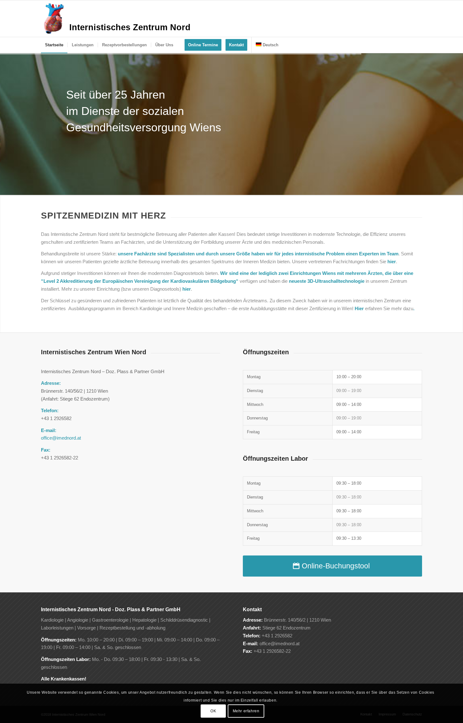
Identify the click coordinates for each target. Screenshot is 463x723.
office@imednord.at (61, 438)
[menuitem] (54, 45)
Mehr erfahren (246, 711)
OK (213, 711)
